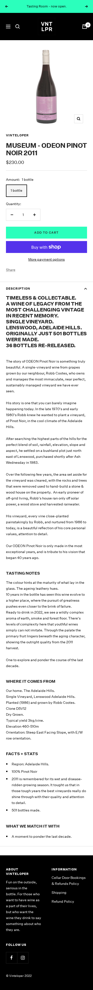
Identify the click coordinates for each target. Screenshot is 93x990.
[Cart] (84, 26)
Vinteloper (17, 135)
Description (18, 288)
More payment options (46, 259)
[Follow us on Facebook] (11, 957)
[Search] (17, 26)
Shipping (59, 892)
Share (10, 270)
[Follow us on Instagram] (22, 957)
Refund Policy (63, 901)
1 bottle (16, 190)
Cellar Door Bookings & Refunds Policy (69, 880)
